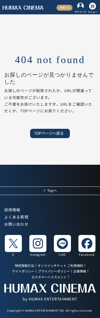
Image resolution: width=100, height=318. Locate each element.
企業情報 (79, 271)
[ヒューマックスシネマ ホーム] (23, 8)
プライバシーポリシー (54, 271)
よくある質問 (16, 217)
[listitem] (13, 245)
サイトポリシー (23, 271)
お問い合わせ (16, 224)
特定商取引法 (24, 266)
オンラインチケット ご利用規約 (60, 266)
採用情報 (12, 210)
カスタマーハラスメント (49, 277)
